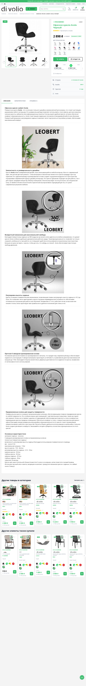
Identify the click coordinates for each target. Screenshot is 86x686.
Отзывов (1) (33, 101)
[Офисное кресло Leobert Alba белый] (55, 44)
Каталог (32, 9)
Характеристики (20, 101)
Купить (61, 59)
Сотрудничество (60, 4)
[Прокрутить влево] (4, 61)
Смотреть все (78, 480)
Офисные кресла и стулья (27, 13)
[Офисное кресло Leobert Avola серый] (65, 48)
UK (2, 4)
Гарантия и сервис (70, 4)
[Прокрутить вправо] (46, 61)
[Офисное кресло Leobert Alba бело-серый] (65, 44)
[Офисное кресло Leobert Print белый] (60, 53)
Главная (3, 13)
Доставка (51, 4)
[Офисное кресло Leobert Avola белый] (69, 48)
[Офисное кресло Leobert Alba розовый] (55, 48)
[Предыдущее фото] (5, 43)
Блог (83, 4)
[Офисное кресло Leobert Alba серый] (74, 44)
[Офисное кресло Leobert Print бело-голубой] (65, 53)
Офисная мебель (12, 13)
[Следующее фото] (45, 43)
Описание (6, 101)
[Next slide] (82, 67)
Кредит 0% (76, 59)
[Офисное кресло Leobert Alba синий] (79, 44)
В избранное (58, 73)
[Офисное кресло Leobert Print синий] (79, 48)
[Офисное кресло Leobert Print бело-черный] (55, 53)
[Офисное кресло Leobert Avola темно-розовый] (74, 48)
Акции (78, 4)
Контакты (45, 4)
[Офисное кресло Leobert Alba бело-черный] (60, 44)
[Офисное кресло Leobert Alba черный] (69, 44)
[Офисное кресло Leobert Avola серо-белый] (60, 48)
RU (4, 4)
